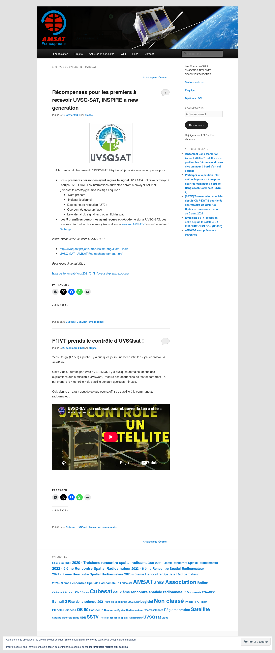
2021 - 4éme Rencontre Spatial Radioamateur (186, 562)
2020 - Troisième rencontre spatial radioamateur (113, 562)
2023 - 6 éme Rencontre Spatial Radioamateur (167, 568)
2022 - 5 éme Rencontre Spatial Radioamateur (91, 568)
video (165, 617)
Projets (78, 54)
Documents (194, 592)
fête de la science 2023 (119, 602)
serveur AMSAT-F (134, 224)
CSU (86, 592)
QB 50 (82, 609)
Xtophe (89, 115)
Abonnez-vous (197, 125)
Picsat (203, 602)
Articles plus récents (156, 77)
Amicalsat (126, 583)
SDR (83, 617)
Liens (135, 54)
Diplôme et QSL (194, 98)
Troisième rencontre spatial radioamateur (121, 617)
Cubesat (70, 321)
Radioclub (96, 610)
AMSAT (143, 581)
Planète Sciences (64, 610)
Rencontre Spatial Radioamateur (123, 610)
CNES (79, 592)
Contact (149, 54)
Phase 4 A (192, 602)
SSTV (93, 616)
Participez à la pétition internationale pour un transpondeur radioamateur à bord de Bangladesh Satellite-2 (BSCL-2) (203, 183)
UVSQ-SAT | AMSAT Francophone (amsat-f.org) (91, 253)
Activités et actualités (101, 54)
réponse (96, 321)
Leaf (137, 602)
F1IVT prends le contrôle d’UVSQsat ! (98, 340)
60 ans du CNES (61, 563)
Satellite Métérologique (65, 617)
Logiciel (146, 601)
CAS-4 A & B (59, 592)
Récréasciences (153, 610)
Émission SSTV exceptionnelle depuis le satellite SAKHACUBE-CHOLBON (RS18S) (203, 222)
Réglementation (177, 609)
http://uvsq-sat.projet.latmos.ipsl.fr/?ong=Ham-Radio (94, 248)
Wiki (123, 54)
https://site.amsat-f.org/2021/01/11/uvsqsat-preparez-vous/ (90, 273)
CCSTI (71, 592)
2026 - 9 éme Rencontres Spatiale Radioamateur (85, 583)
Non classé (169, 600)
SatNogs (65, 229)
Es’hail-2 (59, 601)
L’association (60, 54)
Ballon (202, 582)
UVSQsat (82, 321)
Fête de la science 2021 (86, 601)
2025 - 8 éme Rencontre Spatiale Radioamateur (161, 574)
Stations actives (194, 82)
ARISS (159, 582)
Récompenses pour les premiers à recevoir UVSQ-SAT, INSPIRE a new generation (95, 99)
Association (180, 582)
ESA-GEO (208, 592)
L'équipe (190, 90)
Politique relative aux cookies (111, 647)
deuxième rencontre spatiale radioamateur (149, 592)
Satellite (200, 609)
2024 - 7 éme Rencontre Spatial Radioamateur (87, 574)
